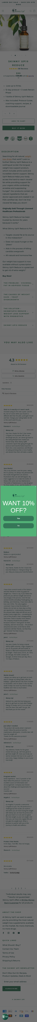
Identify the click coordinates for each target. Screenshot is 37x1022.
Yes (18, 518)
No (18, 526)
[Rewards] (5, 1017)
